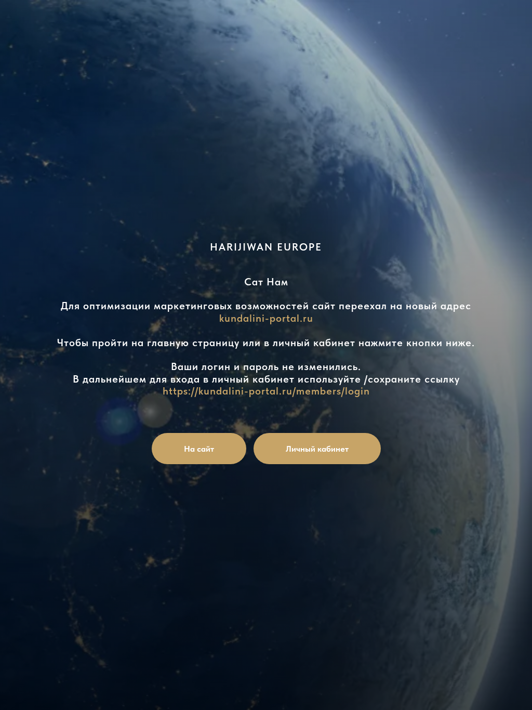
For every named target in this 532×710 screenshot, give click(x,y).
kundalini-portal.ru (266, 318)
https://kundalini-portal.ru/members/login (266, 391)
